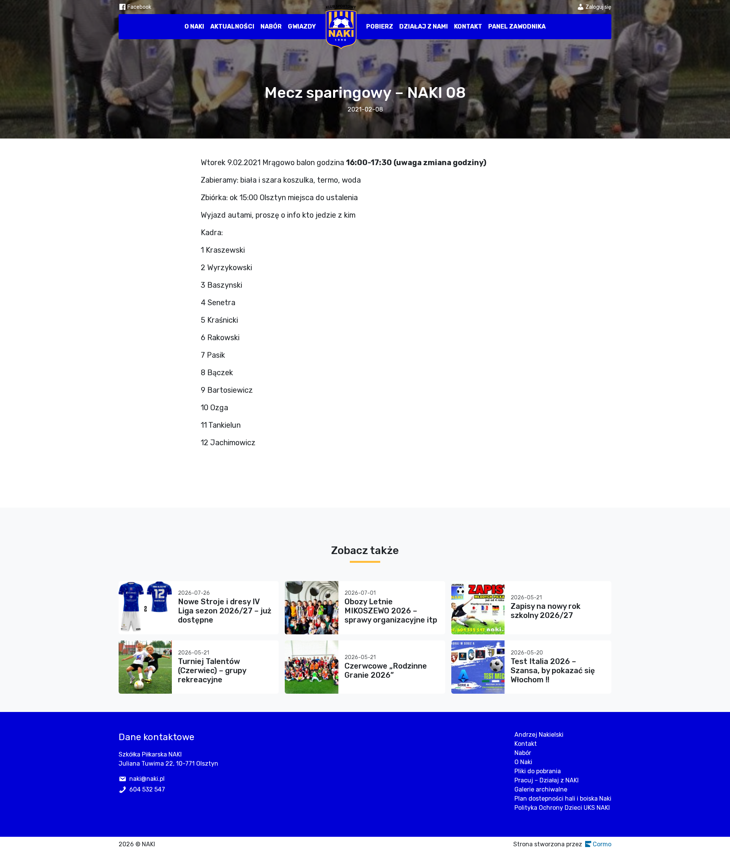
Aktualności (232, 26)
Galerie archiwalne (540, 789)
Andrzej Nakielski (538, 734)
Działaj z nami (423, 26)
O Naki (194, 26)
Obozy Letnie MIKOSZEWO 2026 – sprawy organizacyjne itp (390, 610)
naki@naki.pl (147, 778)
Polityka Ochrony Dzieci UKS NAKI (562, 807)
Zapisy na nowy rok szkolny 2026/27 (546, 611)
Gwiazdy (302, 26)
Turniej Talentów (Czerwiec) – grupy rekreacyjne (212, 670)
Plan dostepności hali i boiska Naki (562, 798)
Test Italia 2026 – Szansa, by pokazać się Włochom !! (553, 670)
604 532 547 (147, 789)
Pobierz (379, 26)
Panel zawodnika (517, 26)
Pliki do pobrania (537, 771)
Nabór (271, 26)
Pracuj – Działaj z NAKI (546, 780)
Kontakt (468, 26)
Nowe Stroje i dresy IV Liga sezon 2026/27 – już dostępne (224, 610)
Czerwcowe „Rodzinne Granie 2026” (385, 670)
